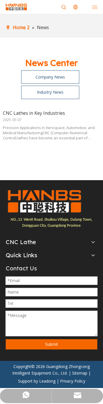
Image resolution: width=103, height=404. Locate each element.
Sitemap (79, 373)
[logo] (44, 201)
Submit (51, 344)
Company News (50, 77)
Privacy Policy (72, 381)
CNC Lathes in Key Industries (34, 113)
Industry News (50, 92)
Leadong (47, 381)
